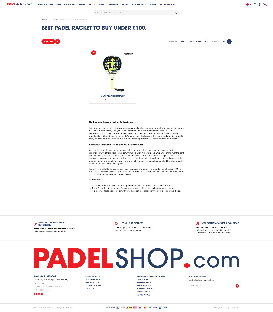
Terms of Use (143, 295)
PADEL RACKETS (92, 277)
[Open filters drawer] (57, 41)
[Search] (255, 4)
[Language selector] (249, 4)
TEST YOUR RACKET (66, 4)
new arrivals (92, 283)
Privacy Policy (144, 292)
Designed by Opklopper (225, 307)
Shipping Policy (144, 283)
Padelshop (45, 19)
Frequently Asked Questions (151, 277)
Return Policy (144, 286)
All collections (93, 286)
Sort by (173, 41)
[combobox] (136, 12)
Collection (54, 19)
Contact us (142, 280)
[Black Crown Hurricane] (112, 71)
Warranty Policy (145, 289)
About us (89, 289)
